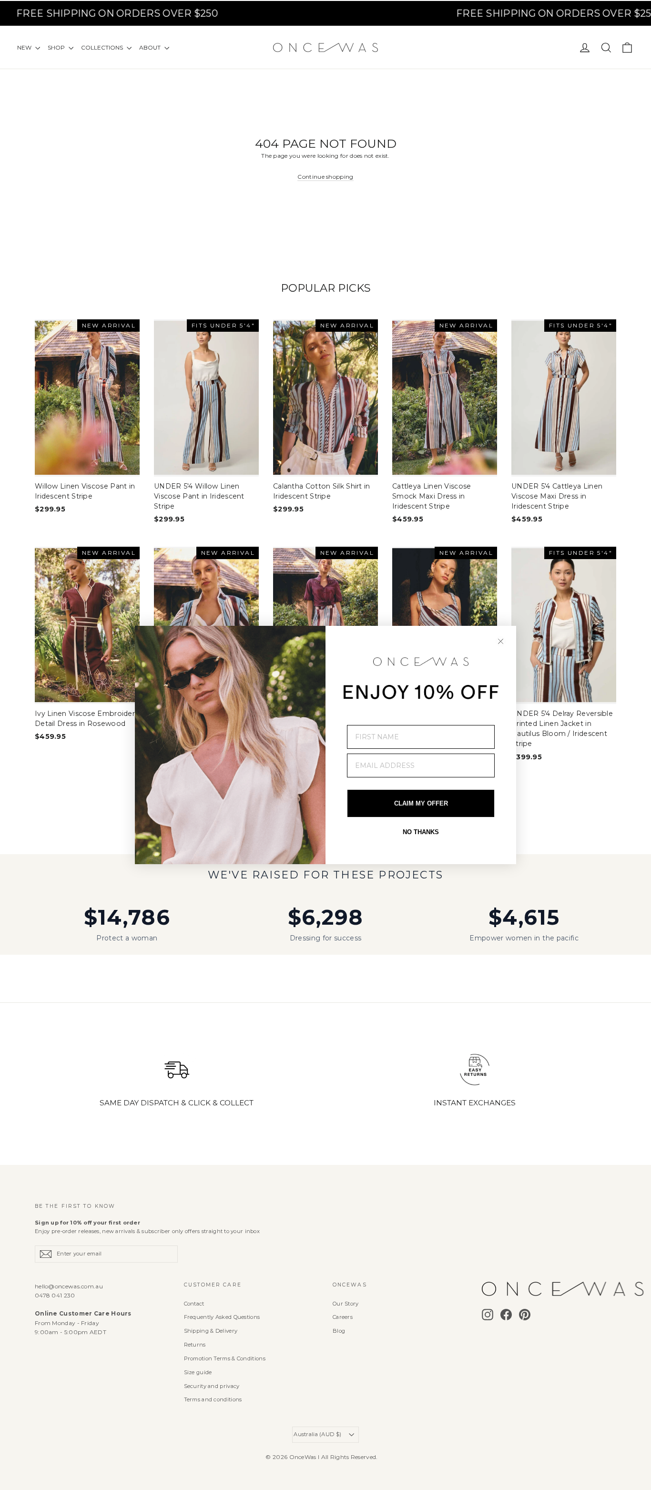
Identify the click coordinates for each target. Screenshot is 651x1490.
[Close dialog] (501, 641)
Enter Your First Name (393, 718)
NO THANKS (421, 832)
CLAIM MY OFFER (421, 803)
